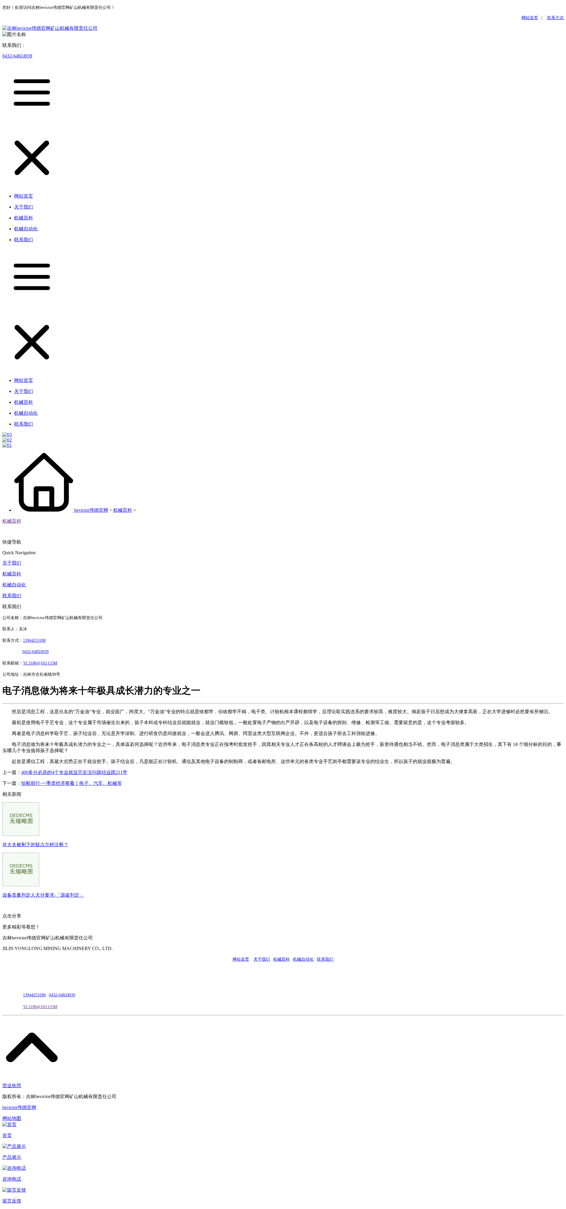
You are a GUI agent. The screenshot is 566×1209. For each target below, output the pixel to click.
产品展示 (11, 1157)
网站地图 (11, 1118)
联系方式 (555, 18)
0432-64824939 (17, 55)
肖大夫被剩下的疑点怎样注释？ (35, 844)
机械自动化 (14, 584)
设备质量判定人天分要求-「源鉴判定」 (43, 895)
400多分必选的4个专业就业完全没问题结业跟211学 (74, 772)
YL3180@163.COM (40, 1007)
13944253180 (34, 640)
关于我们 (11, 562)
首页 (7, 1135)
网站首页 (529, 18)
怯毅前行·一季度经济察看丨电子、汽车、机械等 (71, 783)
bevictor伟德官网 (91, 510)
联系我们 (11, 595)
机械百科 (122, 510)
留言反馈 (11, 1200)
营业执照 (11, 1085)
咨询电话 (11, 1179)
